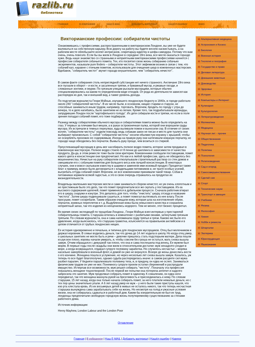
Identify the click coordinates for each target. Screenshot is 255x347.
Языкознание (208, 244)
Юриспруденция (210, 238)
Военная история (211, 55)
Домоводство (208, 83)
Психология (207, 155)
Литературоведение (212, 116)
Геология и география (213, 61)
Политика (206, 150)
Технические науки (212, 188)
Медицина (207, 127)
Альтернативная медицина (216, 39)
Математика (208, 122)
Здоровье (206, 89)
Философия (208, 211)
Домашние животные (213, 77)
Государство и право (213, 66)
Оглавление (125, 322)
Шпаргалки (207, 227)
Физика (205, 205)
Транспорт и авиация (213, 194)
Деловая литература (212, 72)
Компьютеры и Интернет (215, 100)
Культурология (209, 111)
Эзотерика (207, 233)
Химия (205, 216)
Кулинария (207, 105)
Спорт (204, 183)
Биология (206, 50)
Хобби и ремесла (211, 222)
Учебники (206, 200)
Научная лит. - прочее (213, 133)
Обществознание (211, 139)
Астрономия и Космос (213, 44)
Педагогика (207, 144)
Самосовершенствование (215, 172)
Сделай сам (208, 177)
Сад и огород (208, 166)
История (206, 94)
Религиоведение (210, 161)
